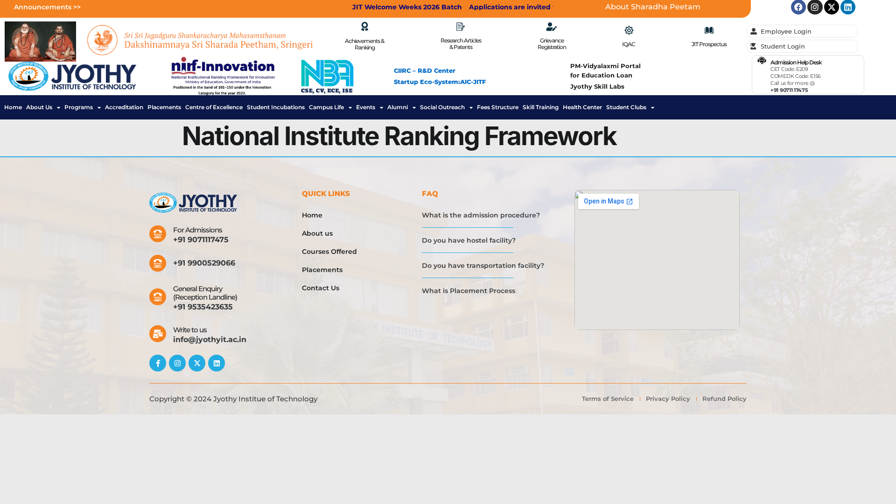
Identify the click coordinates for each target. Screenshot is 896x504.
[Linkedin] (216, 363)
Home (13, 107)
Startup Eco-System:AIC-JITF (440, 81)
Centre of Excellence (214, 107)
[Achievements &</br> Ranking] (364, 26)
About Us (39, 107)
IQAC (628, 44)
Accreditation (124, 107)
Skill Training (541, 107)
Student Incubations (276, 107)
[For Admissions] (157, 233)
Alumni (397, 107)
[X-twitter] (197, 363)
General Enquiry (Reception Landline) (205, 292)
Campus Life (326, 107)
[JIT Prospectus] (709, 30)
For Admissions (197, 229)
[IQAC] (628, 30)
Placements (164, 107)
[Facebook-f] (157, 363)
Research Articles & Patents (461, 43)
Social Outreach (442, 107)
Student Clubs (626, 107)
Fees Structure (497, 107)
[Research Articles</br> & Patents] (460, 26)
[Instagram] (177, 363)
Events (365, 107)
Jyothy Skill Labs (597, 86)
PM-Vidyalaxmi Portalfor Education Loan (605, 70)
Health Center (582, 107)
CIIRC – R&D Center (424, 70)
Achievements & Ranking (364, 44)
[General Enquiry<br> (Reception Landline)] (157, 296)
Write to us (190, 329)
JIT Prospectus (709, 44)
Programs (78, 107)
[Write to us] (157, 333)
